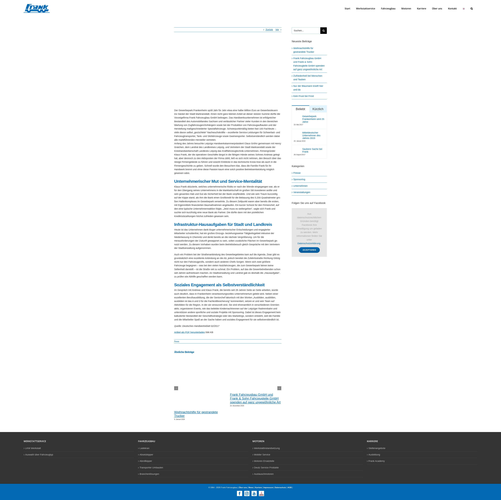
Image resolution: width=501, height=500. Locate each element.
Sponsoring (299, 179)
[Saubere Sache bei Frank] (297, 149)
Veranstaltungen (301, 192)
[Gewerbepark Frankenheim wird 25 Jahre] (297, 117)
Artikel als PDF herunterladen (189, 332)
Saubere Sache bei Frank (312, 150)
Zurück (269, 29)
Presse (176, 341)
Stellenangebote (376, 448)
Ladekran (144, 448)
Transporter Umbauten (151, 467)
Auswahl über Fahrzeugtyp (39, 454)
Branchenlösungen (149, 474)
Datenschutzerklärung (308, 243)
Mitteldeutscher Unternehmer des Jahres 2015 (311, 135)
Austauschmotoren (264, 474)
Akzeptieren (309, 250)
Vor (277, 29)
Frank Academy (376, 461)
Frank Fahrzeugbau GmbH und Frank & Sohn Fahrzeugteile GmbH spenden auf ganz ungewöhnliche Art (255, 398)
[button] (471, 8)
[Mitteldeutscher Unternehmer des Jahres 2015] (297, 133)
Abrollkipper (146, 461)
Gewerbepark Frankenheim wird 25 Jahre (313, 119)
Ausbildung (374, 454)
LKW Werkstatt (33, 448)
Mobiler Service (262, 454)
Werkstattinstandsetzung (267, 448)
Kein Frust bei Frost (303, 96)
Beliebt (300, 109)
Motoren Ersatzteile (264, 461)
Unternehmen (300, 186)
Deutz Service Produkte (266, 467)
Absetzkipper (146, 454)
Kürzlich (317, 109)
